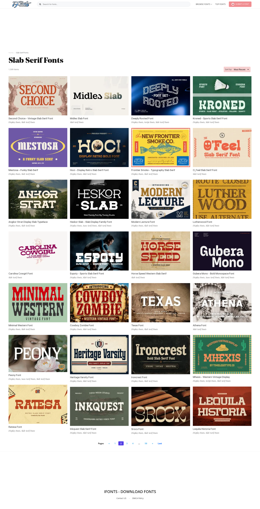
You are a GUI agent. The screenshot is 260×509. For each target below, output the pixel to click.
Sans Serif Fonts (28, 379)
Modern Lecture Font (143, 221)
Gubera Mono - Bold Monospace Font (213, 273)
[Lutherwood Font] (222, 199)
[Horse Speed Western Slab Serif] (160, 251)
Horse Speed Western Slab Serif (149, 273)
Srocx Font (137, 429)
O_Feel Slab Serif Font (205, 170)
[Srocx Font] (160, 406)
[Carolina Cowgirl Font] (38, 251)
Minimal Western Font (21, 325)
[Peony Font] (38, 353)
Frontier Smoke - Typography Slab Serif (153, 170)
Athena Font (199, 325)
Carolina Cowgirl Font (21, 273)
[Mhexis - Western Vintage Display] (222, 354)
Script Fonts (149, 122)
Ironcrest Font (139, 377)
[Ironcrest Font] (160, 354)
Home (11, 52)
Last (160, 443)
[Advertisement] (130, 30)
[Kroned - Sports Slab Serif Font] (222, 95)
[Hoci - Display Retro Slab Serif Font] (99, 147)
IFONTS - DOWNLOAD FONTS (130, 491)
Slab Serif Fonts (28, 122)
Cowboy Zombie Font (82, 325)
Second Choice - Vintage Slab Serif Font (31, 118)
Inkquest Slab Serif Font (83, 429)
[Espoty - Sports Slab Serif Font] (99, 251)
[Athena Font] (222, 302)
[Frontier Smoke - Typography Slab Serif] (160, 147)
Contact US (121, 498)
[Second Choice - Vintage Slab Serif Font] (38, 95)
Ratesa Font (15, 426)
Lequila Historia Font (204, 429)
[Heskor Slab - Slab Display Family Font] (99, 199)
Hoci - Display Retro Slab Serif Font (89, 170)
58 (146, 443)
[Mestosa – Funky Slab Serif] (38, 147)
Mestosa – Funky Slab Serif (23, 170)
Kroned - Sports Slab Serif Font (210, 118)
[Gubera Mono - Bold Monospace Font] (222, 251)
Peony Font (15, 375)
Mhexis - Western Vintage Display (211, 377)
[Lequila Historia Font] (222, 406)
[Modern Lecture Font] (160, 199)
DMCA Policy (138, 498)
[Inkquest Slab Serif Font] (99, 406)
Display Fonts (14, 122)
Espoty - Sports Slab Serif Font (87, 273)
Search (40, 4)
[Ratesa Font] (38, 404)
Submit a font (242, 4)
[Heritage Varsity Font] (99, 354)
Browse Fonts (203, 4)
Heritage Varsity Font (82, 377)
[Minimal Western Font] (38, 302)
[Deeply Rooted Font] (160, 95)
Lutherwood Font (202, 221)
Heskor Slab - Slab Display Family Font (91, 221)
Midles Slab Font (79, 118)
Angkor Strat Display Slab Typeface (28, 221)
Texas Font (137, 325)
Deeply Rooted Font (142, 118)
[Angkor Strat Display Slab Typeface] (38, 199)
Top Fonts (220, 4)
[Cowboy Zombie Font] (99, 302)
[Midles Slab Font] (99, 95)
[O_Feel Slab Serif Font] (222, 147)
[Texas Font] (160, 302)
